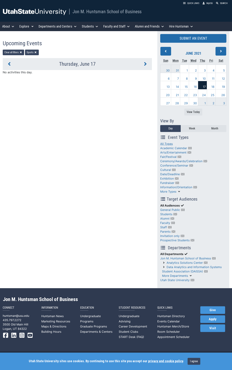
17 (204, 87)
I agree (194, 361)
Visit (212, 328)
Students (166, 214)
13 (168, 87)
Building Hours (51, 331)
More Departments (175, 276)
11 (213, 78)
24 (204, 95)
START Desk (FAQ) (131, 337)
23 (195, 95)
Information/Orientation (176, 187)
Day (170, 128)
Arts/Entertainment (173, 152)
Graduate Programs (93, 326)
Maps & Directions (53, 326)
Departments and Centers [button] (55, 26)
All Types (166, 144)
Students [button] (88, 26)
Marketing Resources (55, 321)
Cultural (165, 170)
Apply (212, 319)
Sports (30, 52)
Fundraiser (167, 183)
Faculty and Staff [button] (114, 26)
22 (186, 95)
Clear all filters (11, 52)
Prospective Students (175, 240)
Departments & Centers (96, 331)
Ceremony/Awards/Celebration (181, 161)
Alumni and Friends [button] (147, 26)
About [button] (6, 26)
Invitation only (170, 236)
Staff (163, 227)
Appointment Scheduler (173, 337)
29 (186, 103)
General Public (170, 210)
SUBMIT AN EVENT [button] (193, 38)
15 (186, 87)
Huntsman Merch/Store (173, 326)
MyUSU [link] (209, 3)
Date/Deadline (170, 174)
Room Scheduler (168, 331)
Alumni (164, 218)
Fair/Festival (168, 157)
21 (177, 95)
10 (204, 78)
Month (214, 128)
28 (177, 103)
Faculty (165, 223)
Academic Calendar (173, 148)
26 (223, 95)
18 (212, 87)
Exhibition (167, 178)
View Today (193, 112)
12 (223, 78)
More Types (168, 191)
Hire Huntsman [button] (179, 26)
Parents (165, 231)
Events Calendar (168, 321)
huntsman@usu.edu (16, 316)
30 (168, 70)
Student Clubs (128, 331)
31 (177, 70)
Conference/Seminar (174, 165)
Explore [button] (24, 26)
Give (213, 310)
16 (195, 87)
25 (212, 95)
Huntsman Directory (171, 316)
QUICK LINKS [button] (193, 3)
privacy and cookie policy (165, 361)
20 (168, 95)
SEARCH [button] (224, 3)
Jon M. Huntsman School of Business (107, 11)
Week (192, 128)
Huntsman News (52, 316)
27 (168, 103)
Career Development (133, 326)
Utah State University (175, 280)
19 (223, 87)
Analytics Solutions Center (185, 262)
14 (177, 87)
